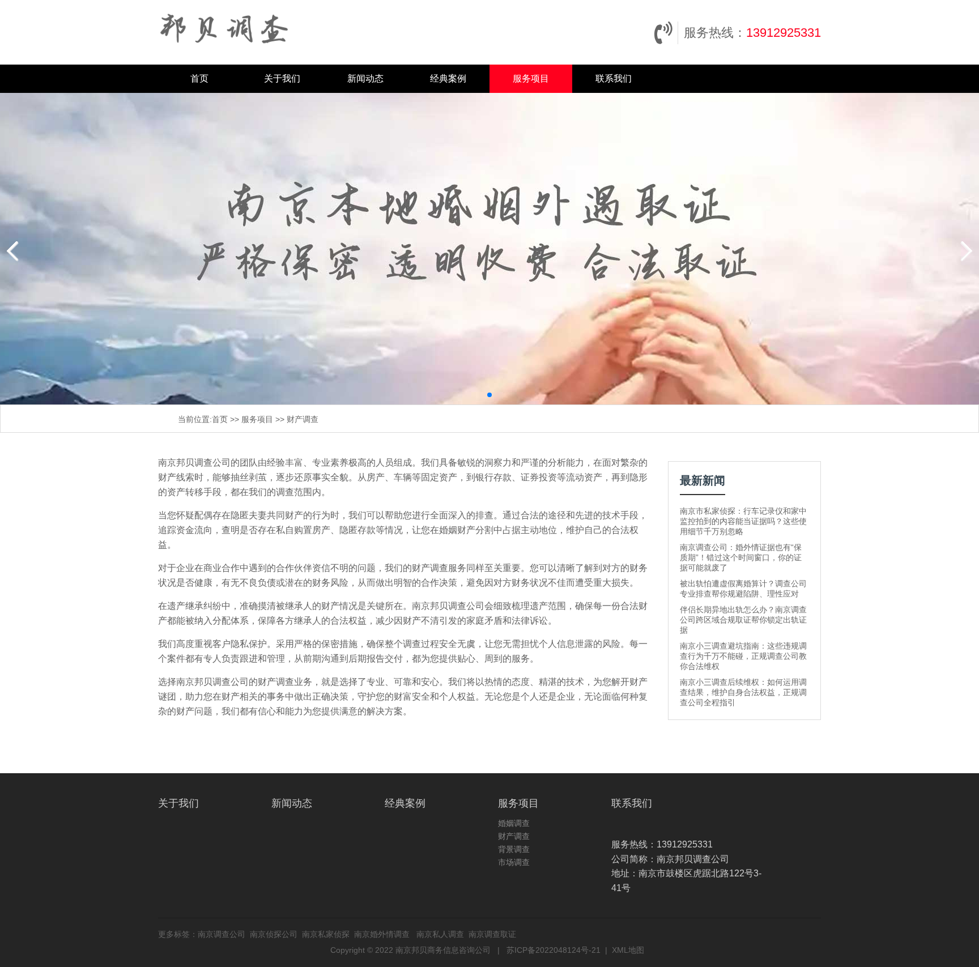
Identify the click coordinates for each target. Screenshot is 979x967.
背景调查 (514, 849)
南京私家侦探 (326, 934)
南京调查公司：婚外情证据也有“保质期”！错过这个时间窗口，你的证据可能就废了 (741, 557)
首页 (199, 78)
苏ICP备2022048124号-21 (553, 950)
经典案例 (448, 78)
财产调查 (302, 419)
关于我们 (282, 78)
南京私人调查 (440, 934)
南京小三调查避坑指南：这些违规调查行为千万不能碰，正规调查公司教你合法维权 (743, 656)
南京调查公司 (221, 934)
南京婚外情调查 (382, 934)
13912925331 (783, 32)
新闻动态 (365, 78)
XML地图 (628, 950)
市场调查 (514, 862)
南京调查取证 (492, 934)
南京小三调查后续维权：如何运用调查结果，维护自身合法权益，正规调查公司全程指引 (743, 692)
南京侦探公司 (273, 934)
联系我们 (613, 78)
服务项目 (531, 78)
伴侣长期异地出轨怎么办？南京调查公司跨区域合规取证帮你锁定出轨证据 (743, 619)
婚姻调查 (514, 823)
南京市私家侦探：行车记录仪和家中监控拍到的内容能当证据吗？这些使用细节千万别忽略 (743, 521)
